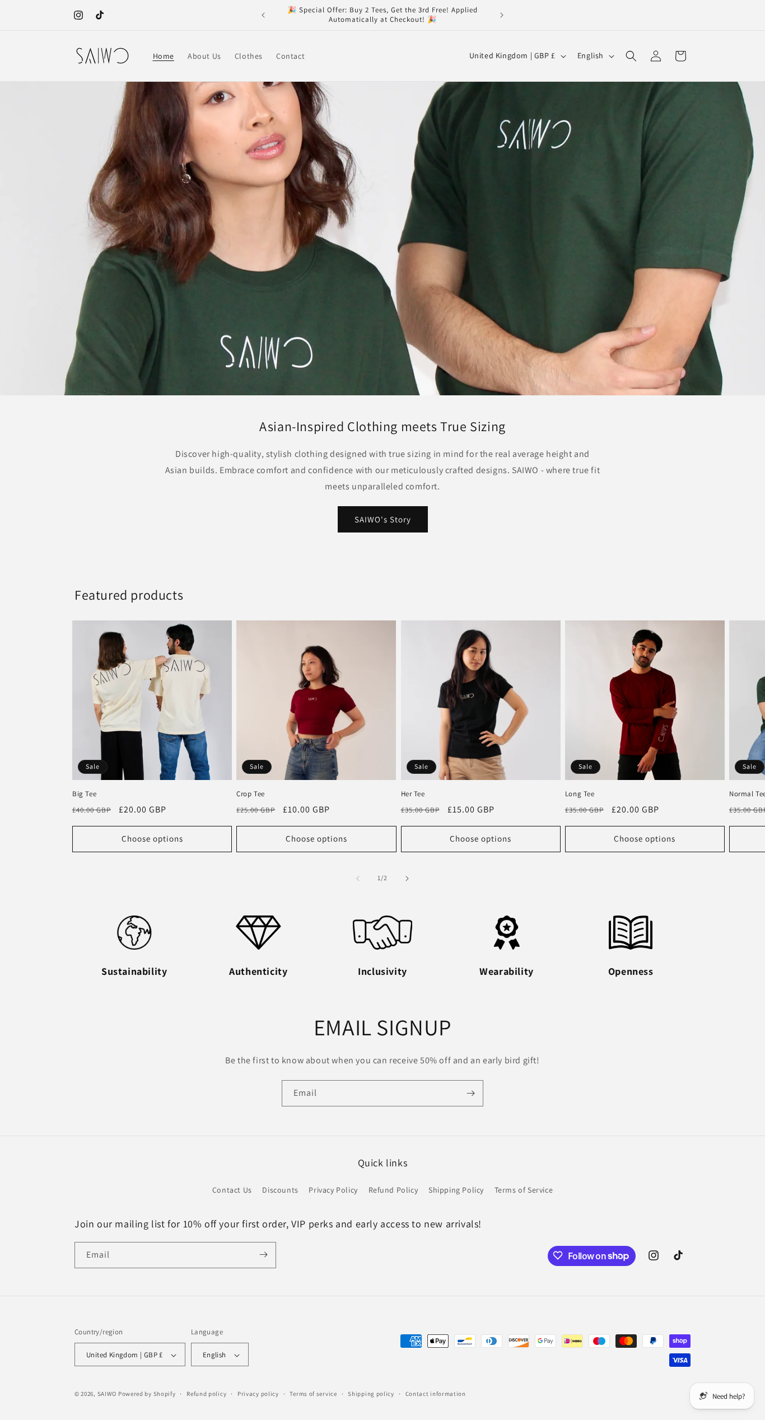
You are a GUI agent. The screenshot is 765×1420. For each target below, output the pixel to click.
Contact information (435, 1394)
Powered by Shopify (147, 1394)
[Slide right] (407, 878)
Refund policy (206, 1394)
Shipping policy (371, 1394)
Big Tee (84, 794)
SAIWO (107, 1394)
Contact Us (232, 1190)
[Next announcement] (501, 15)
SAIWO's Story (382, 518)
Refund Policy (393, 1190)
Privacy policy (258, 1394)
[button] (631, 56)
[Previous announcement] (263, 15)
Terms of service (313, 1394)
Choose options (152, 839)
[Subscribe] (470, 1093)
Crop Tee (250, 794)
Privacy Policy (333, 1190)
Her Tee (413, 794)
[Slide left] (358, 878)
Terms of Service (524, 1190)
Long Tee (580, 794)
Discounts (280, 1190)
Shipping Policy (456, 1190)
